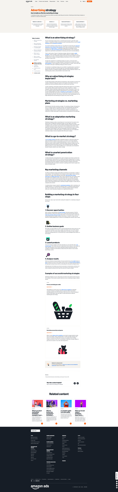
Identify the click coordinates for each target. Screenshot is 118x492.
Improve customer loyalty (34, 443)
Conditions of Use (37, 479)
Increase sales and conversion (35, 441)
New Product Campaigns (50, 471)
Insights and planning (50, 435)
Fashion (63, 443)
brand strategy (62, 212)
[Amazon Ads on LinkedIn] (31, 481)
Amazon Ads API (49, 466)
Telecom (63, 454)
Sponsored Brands (33, 452)
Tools (58, 1)
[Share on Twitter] (117, 483)
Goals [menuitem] (32, 435)
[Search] (80, 1)
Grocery (63, 446)
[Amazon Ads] (28, 1)
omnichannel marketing (65, 185)
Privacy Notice (44, 479)
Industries (64, 435)
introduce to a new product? (66, 91)
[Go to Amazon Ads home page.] (40, 487)
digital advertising (55, 176)
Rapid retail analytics (50, 458)
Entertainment (64, 441)
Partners (62, 1)
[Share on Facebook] (117, 481)
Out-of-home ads (33, 458)
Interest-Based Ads (50, 479)
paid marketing (48, 63)
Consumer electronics (65, 440)
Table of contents (36, 38)
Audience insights (49, 437)
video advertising (69, 175)
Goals (36, 1)
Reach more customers (34, 438)
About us (32, 479)
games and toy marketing (58, 335)
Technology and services (51, 461)
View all (32, 460)
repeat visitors (54, 48)
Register (89, 1)
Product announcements (81, 438)
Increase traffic (33, 440)
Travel (63, 457)
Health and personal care (66, 448)
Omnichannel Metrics (50, 457)
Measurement (52, 1)
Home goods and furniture (66, 449)
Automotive (64, 437)
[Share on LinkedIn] (117, 485)
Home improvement (65, 451)
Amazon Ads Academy (81, 437)
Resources (79, 440)
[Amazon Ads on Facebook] (38, 481)
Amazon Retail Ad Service (50, 469)
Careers (69, 479)
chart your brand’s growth (57, 49)
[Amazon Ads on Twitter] (33, 481)
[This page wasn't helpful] (75, 383)
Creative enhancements (50, 443)
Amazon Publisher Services (50, 468)
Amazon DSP (48, 463)
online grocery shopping (66, 289)
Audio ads (32, 457)
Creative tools (49, 446)
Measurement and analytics (50, 450)
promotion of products (57, 43)
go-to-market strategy (50, 139)
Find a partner (80, 449)
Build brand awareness (34, 437)
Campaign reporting (49, 455)
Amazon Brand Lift (49, 452)
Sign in (84, 1)
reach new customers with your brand (52, 214)
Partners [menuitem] (79, 448)
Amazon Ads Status (64, 479)
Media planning (49, 438)
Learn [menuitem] (79, 435)
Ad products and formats (34, 447)
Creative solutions (50, 441)
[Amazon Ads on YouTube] (37, 481)
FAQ (78, 443)
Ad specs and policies (81, 441)
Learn (67, 1)
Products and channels (43, 1)
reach (74, 260)
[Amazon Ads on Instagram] (35, 481)
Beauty (63, 438)
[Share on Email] (117, 487)
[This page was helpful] (78, 383)
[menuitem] (35, 454)
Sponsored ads (33, 449)
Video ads (32, 455)
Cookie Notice (57, 479)
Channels (64, 460)
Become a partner (80, 451)
